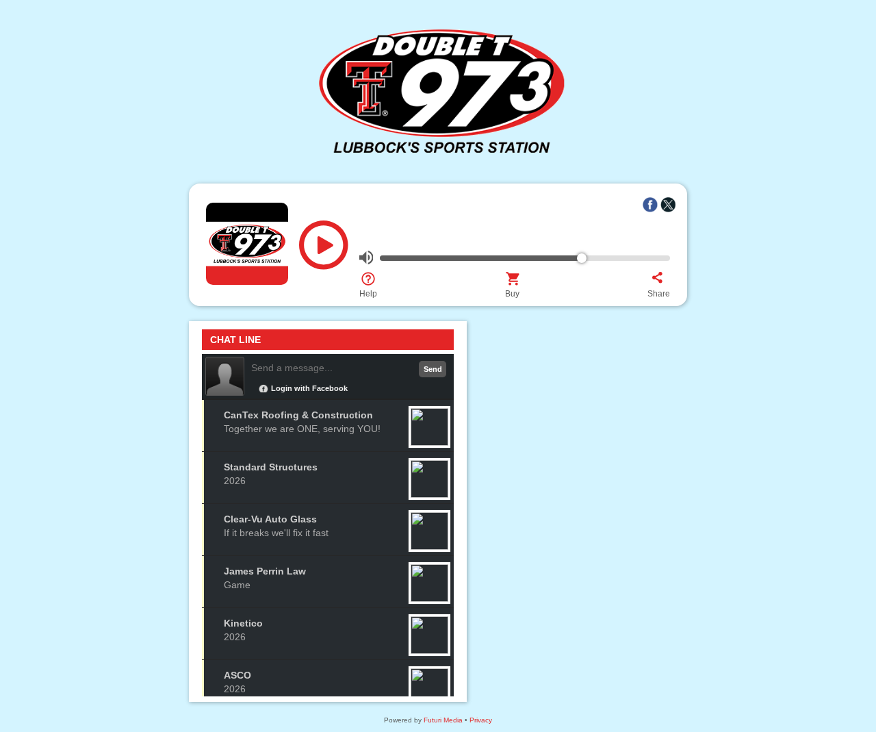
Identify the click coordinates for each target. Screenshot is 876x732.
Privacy (480, 720)
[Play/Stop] (323, 250)
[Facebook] (650, 204)
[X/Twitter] (667, 204)
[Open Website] (438, 167)
